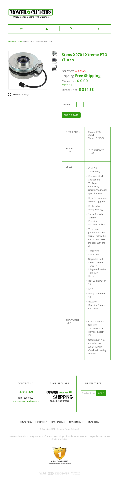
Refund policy (93, 422)
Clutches (19, 41)
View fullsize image (18, 94)
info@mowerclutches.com (26, 401)
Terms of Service (58, 422)
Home (11, 41)
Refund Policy (26, 422)
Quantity (66, 104)
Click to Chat (26, 392)
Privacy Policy (41, 422)
